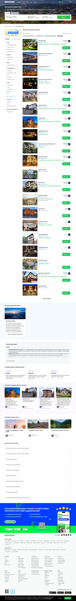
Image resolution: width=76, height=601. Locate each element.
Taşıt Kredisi (7, 577)
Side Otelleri (27, 540)
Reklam (46, 577)
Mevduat (6, 581)
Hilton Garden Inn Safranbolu (45, 53)
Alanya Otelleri (7, 540)
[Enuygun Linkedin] (68, 535)
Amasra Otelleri (16, 542)
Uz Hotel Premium (42, 260)
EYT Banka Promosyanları (9, 574)
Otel (7, 26)
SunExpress (7, 561)
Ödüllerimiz (47, 581)
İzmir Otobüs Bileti (34, 561)
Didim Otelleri (33, 540)
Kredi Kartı (6, 580)
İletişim (46, 574)
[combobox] (17, 17)
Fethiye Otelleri (20, 566)
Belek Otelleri (29, 542)
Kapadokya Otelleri (8, 542)
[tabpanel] (38, 17)
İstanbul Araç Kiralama (49, 558)
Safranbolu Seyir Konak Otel (45, 79)
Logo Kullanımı (47, 580)
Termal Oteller (13, 549)
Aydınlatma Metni (61, 581)
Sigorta (19, 570)
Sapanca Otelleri (57, 542)
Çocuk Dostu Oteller (47, 549)
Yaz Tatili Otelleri (15, 551)
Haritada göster (13, 32)
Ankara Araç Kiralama (48, 560)
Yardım (59, 575)
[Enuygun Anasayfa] (9, 2)
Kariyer (46, 578)
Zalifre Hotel (41, 208)
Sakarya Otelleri (60, 540)
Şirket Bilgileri (47, 575)
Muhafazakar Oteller (33, 549)
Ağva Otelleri (53, 540)
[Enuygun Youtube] (70, 535)
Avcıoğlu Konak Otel (43, 247)
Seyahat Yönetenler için (35, 574)
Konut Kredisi (7, 575)
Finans (6, 570)
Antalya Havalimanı (61, 561)
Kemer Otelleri (21, 540)
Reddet (13, 599)
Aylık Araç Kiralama (48, 564)
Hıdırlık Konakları (42, 286)
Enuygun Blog (60, 572)
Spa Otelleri (40, 549)
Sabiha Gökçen (60, 558)
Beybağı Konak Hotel (43, 131)
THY (5, 558)
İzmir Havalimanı (61, 563)
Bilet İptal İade (60, 580)
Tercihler (59, 598)
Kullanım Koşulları (61, 583)
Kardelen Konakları (43, 195)
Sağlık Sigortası (21, 577)
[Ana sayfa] (5, 26)
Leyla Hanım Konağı (43, 92)
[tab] (7, 13)
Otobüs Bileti (34, 556)
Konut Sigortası (21, 580)
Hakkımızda (47, 572)
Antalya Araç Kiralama (49, 563)
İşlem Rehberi (60, 577)
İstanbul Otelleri (21, 558)
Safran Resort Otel (42, 221)
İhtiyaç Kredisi (7, 572)
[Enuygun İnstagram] (64, 535)
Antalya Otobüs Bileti (35, 566)
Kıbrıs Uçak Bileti (8, 564)
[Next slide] (36, 45)
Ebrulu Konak (41, 182)
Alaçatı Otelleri (49, 542)
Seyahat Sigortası (21, 575)
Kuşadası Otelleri (37, 542)
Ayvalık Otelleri (23, 542)
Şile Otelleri (43, 542)
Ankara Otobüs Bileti (35, 560)
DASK (19, 581)
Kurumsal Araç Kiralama (49, 566)
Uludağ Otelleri (46, 540)
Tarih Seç (65, 47)
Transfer (60, 556)
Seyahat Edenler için (35, 572)
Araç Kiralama (47, 556)
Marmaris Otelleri (21, 564)
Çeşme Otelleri (14, 540)
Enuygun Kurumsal (35, 570)
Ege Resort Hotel (42, 169)
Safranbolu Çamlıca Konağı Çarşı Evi (46, 144)
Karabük (13, 26)
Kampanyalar (60, 574)
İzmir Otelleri (20, 563)
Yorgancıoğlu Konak (43, 234)
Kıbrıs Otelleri (39, 540)
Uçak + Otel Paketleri (21, 567)
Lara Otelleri (7, 544)
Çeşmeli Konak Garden (43, 66)
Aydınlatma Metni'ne (49, 598)
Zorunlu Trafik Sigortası (22, 574)
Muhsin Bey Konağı (42, 156)
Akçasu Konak (41, 118)
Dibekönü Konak (42, 105)
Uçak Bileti (7, 556)
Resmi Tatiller (60, 578)
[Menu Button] (65, 2)
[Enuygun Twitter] (66, 535)
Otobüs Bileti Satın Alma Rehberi (37, 567)
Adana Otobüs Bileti (34, 564)
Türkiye (10, 26)
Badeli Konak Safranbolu (44, 273)
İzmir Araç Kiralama (48, 561)
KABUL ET (68, 598)
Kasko (19, 572)
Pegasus (6, 560)
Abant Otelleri (66, 540)
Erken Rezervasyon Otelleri (23, 549)
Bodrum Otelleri (21, 561)
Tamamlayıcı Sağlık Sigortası (23, 578)
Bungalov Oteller (56, 549)
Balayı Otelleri (7, 549)
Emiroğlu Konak (42, 40)
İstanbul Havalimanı (61, 560)
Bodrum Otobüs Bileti (35, 563)
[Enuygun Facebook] (62, 535)
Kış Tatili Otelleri (7, 551)
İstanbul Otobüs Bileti (35, 558)
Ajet (5, 563)
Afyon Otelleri (63, 542)
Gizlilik (59, 584)
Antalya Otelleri (21, 560)
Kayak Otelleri (62, 549)
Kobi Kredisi (7, 578)
